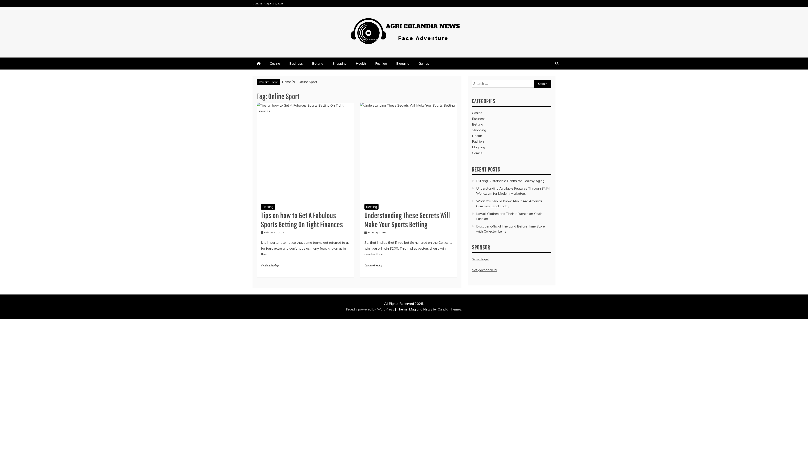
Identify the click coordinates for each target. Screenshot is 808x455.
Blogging (402, 63)
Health (361, 63)
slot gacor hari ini (484, 270)
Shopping (339, 63)
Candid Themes (449, 309)
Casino (275, 63)
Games (424, 63)
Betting (317, 63)
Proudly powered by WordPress (370, 309)
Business (296, 63)
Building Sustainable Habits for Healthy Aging (510, 181)
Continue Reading (269, 265)
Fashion (381, 63)
